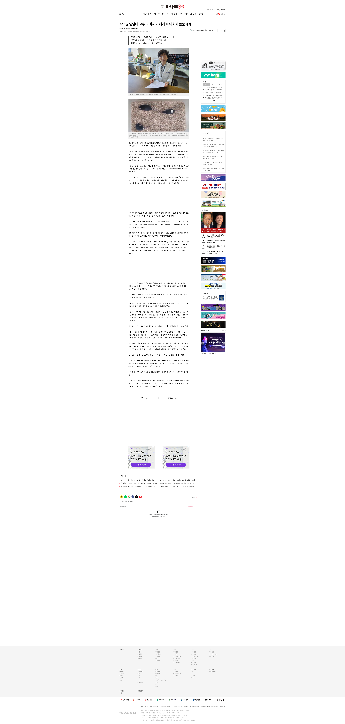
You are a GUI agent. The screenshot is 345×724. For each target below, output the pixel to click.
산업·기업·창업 (177, 658)
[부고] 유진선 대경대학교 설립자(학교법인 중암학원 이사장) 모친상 (221, 98)
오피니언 (153, 14)
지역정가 (157, 660)
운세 (156, 686)
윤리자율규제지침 (205, 706)
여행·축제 (157, 673)
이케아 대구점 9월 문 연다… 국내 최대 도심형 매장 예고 (218, 87)
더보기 (224, 330)
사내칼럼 (139, 654)
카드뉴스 (193, 677)
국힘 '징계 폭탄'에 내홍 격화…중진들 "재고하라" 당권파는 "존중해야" (213, 157)
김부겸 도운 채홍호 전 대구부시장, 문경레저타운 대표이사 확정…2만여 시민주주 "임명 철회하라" (190, 480)
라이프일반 (158, 671)
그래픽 (193, 675)
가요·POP (175, 675)
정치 (158, 14)
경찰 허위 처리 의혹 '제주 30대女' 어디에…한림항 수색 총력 (139, 486)
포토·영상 (193, 669)
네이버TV (143, 398)
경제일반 (175, 652)
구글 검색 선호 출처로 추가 (198, 30)
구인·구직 (175, 660)
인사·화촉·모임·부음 (160, 680)
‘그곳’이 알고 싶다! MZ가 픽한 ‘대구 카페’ (211, 354)
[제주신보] (220, 700)
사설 (138, 652)
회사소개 (143, 706)
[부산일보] (196, 700)
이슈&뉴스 (205, 293)
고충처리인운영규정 (164, 706)
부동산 (175, 654)
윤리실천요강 (215, 706)
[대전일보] (184, 700)
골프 (138, 680)
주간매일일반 (212, 671)
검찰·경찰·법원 (195, 656)
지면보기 (209, 10)
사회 (167, 14)
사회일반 (193, 652)
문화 (175, 14)
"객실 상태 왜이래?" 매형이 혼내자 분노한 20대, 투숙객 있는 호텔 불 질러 (222, 95)
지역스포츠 (140, 682)
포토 (192, 673)
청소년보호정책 (175, 706)
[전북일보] (208, 700)
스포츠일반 (140, 671)
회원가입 (223, 10)
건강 (156, 677)
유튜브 (173, 398)
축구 (138, 675)
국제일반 (211, 652)
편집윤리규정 (195, 706)
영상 (192, 671)
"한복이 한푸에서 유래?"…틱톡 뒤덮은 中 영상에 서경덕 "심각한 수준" (182, 486)
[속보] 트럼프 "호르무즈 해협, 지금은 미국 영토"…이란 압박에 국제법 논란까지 (213, 151)
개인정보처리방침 (186, 706)
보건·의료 (193, 658)
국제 (171, 14)
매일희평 (139, 658)
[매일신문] (124, 700)
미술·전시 (121, 675)
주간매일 (200, 14)
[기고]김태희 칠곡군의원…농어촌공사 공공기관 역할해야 (139, 483)
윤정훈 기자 (122, 28)
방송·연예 (193, 14)
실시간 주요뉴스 (207, 133)
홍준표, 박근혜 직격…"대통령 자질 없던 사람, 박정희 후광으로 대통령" (216, 230)
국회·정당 (157, 656)
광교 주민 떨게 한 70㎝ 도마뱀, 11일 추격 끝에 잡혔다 (137, 480)
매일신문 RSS (140, 690)
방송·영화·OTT (177, 673)
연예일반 (175, 671)
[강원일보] (136, 700)
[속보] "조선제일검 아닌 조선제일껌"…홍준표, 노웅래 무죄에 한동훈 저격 (213, 139)
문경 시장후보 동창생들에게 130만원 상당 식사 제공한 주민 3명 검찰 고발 (183, 483)
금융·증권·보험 (177, 656)
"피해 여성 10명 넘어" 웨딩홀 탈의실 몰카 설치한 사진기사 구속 (210, 299)
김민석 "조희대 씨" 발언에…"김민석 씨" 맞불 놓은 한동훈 (215, 252)
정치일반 (157, 652)
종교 (120, 680)
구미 (120, 693)
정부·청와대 (158, 654)
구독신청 (155, 706)
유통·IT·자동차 (176, 662)
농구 (138, 677)
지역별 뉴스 (194, 664)
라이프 (186, 14)
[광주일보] (172, 699)
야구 (138, 673)
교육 (192, 660)
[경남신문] (148, 700)
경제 (162, 14)
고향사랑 (121, 690)
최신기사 (146, 14)
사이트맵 (222, 706)
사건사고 (193, 654)
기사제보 (214, 10)
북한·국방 (157, 658)
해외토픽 (211, 656)
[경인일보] (160, 700)
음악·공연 (121, 673)
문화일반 (121, 671)
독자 (156, 682)
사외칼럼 (139, 656)
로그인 (218, 10)
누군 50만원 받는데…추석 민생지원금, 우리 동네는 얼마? (216, 241)
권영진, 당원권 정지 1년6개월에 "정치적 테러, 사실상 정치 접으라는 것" (216, 236)
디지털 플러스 (205, 330)
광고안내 (149, 706)
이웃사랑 (193, 662)
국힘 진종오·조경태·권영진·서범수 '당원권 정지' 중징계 (216, 247)
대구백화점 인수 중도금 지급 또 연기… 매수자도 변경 (218, 90)
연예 (174, 669)
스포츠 (180, 14)
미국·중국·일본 (213, 654)
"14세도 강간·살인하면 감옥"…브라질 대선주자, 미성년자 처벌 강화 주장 (213, 145)
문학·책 (121, 677)
